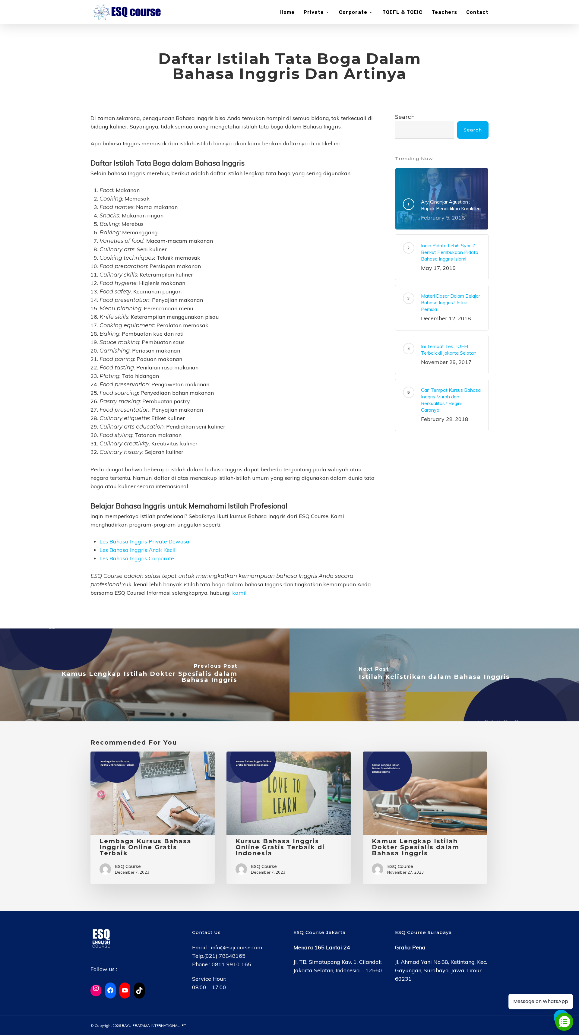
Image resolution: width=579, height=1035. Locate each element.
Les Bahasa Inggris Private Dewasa (144, 541)
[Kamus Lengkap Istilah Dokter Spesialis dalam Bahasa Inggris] (145, 674)
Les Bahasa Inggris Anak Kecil (138, 549)
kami (238, 592)
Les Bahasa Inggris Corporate (137, 558)
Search (405, 117)
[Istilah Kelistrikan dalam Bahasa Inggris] (434, 674)
